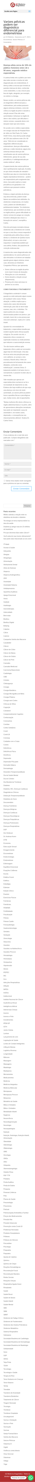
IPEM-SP (7, 1023)
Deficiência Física (10, 751)
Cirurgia (6, 687)
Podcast (6, 1209)
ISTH (5, 1027)
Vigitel (6, 1447)
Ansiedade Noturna (10, 585)
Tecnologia (7, 1369)
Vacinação (7, 1427)
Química (6, 1260)
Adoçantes (7, 551)
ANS (5, 578)
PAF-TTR (7, 1175)
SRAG (6, 1359)
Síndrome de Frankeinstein (13, 1321)
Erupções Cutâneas (10, 870)
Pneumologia (8, 1202)
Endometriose (8, 860)
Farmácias (7, 901)
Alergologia (7, 558)
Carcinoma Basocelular (12, 670)
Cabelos (6, 629)
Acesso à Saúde (9, 547)
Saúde (6, 1291)
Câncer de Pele (9, 660)
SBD (5, 1308)
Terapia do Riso (9, 1376)
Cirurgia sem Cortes (10, 700)
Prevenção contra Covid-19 (13, 1226)
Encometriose (8, 39)
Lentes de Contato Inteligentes (14, 1044)
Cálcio (6, 632)
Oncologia (7, 1155)
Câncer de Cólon (9, 649)
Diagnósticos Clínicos (11, 792)
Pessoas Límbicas (10, 1192)
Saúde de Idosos (9, 1298)
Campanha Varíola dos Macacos (15, 639)
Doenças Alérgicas (10, 809)
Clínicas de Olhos (10, 704)
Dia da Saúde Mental (11, 775)
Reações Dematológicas (12, 1267)
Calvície (6, 636)
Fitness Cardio (9, 921)
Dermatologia (8, 768)
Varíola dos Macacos (11, 1437)
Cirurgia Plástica (9, 697)
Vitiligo (6, 1461)
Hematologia (8, 955)
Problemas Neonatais (11, 1230)
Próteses (7, 1236)
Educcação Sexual (10, 846)
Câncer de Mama (9, 653)
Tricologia (7, 1406)
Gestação (7, 935)
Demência (7, 755)
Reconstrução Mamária (12, 1274)
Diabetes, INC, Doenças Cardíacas (16, 789)
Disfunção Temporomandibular (14, 795)
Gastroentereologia (10, 928)
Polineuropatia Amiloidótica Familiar (16, 1213)
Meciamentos (8, 1074)
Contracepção (8, 717)
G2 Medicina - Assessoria (14, 37)
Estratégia (7, 884)
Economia (7, 843)
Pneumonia (7, 1206)
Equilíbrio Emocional (11, 867)
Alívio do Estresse (10, 568)
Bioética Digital (9, 622)
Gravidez (7, 945)
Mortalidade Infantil (10, 1111)
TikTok (6, 1386)
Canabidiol (7, 643)
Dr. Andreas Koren (10, 836)
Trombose (7, 1410)
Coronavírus (8, 721)
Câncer (6, 646)
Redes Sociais (9, 1277)
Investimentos (8, 1020)
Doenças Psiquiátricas (11, 819)
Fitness (6, 918)
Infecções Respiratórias (12, 982)
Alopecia (7, 571)
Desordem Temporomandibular (14, 772)
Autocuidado (8, 612)
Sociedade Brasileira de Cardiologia (16, 1338)
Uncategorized (9, 1416)
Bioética (6, 619)
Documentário (8, 802)
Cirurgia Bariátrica (10, 690)
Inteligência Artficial (10, 1006)
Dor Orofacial (8, 833)
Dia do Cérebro (9, 779)
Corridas (6, 724)
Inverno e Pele (9, 1016)
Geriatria (6, 931)
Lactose (6, 1033)
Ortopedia (7, 1165)
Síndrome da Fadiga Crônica (13, 1318)
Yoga (5, 1464)
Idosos (6, 969)
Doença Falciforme (10, 806)
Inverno (6, 1013)
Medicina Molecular (10, 1088)
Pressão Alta (8, 1219)
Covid (6, 731)
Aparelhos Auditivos (10, 592)
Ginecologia (8, 938)
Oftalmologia (8, 1148)
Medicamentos (9, 1077)
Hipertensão (8, 965)
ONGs (6, 1158)
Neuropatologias (9, 1128)
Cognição (7, 707)
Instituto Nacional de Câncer (13, 999)
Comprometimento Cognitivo (13, 714)
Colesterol (7, 711)
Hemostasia (8, 959)
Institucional (8, 996)
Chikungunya (8, 683)
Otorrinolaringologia (10, 1168)
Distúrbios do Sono (10, 799)
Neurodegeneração (10, 1122)
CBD (5, 677)
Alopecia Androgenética (12, 575)
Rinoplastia (7, 1287)
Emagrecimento (9, 850)
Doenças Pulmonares (11, 823)
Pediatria (7, 1179)
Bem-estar (7, 615)
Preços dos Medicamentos (13, 1216)
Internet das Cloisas (10, 1010)
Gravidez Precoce (10, 952)
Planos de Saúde (9, 1199)
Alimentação (8, 561)
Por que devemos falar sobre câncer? (16, 533)
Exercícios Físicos (10, 897)
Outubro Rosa (8, 1172)
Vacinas (6, 1430)
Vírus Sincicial (8, 1454)
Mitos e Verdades (9, 1108)
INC (5, 976)
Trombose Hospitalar (11, 1413)
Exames (6, 894)
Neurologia (7, 1125)
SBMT (6, 1315)
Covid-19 (7, 734)
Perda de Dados (9, 1185)
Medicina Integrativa (10, 1084)
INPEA (6, 989)
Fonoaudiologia (9, 925)
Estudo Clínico (9, 891)
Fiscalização (8, 914)
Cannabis (7, 663)
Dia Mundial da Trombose (12, 782)
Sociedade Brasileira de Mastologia (16, 1345)
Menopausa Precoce (11, 1094)
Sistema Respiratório (11, 1332)
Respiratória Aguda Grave (12, 1284)
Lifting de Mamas (9, 1047)
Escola (6, 874)
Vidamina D (8, 1444)
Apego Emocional (10, 595)
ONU (5, 1162)
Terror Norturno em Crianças (13, 1379)
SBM (5, 1311)
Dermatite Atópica (10, 765)
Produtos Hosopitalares (12, 1233)
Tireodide (7, 1389)
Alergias (6, 554)
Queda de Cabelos (10, 1257)
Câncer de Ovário (10, 656)
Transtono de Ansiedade (12, 1393)
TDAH (6, 1365)
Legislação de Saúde (11, 1040)
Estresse (7, 887)
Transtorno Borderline (11, 1396)
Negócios (7, 1115)
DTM (5, 840)
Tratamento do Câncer (11, 1399)
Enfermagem (8, 863)
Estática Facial (9, 877)
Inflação (6, 986)
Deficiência (7, 748)
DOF (5, 829)
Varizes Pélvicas (18, 39)
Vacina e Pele (8, 1423)
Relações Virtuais (10, 1281)
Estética (6, 880)
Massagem (7, 1061)
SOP (5, 1355)
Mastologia (7, 1067)
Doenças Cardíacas (10, 812)
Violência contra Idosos (12, 1450)
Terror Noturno (8, 1382)
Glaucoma (7, 942)
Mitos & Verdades (10, 1105)
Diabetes (7, 785)
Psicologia (7, 1247)
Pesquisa (7, 1189)
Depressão (7, 758)
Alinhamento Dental (10, 564)
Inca (5, 979)
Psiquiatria (7, 1250)
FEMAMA (7, 908)
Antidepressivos (9, 588)
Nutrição (6, 1132)
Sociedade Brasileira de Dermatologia (17, 1342)
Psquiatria (7, 1253)
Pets (5, 1196)
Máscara (6, 1057)
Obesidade (7, 1141)
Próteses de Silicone (11, 1240)
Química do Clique (10, 1264)
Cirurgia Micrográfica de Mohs (14, 694)
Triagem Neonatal (10, 1403)
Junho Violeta (8, 1030)
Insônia (6, 993)
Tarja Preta (7, 1362)
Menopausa (8, 1091)
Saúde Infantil (8, 1301)
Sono (5, 1352)
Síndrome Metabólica (11, 1328)
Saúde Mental (8, 1304)
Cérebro (6, 680)
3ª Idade (6, 544)
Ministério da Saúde (10, 1101)
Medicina (7, 1081)
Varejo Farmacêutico (11, 1433)
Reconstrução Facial (11, 1270)
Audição (6, 602)
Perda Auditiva (9, 1182)
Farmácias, (7, 904)
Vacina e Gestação (10, 1420)
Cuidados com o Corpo (11, 741)
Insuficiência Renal (10, 1003)
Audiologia (7, 605)
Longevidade (8, 1054)
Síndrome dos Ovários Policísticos (15, 1325)
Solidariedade (8, 1348)
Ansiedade (7, 581)
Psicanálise (8, 1243)
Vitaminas (7, 1457)
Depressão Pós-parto (11, 762)
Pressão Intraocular (10, 1223)
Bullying (6, 626)
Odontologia (8, 1145)
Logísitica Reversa (10, 1050)
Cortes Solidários (9, 728)
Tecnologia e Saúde (10, 1372)
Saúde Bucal (8, 1294)
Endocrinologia (9, 857)
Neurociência (8, 1118)
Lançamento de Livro (11, 1037)
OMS (5, 1151)
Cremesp (7, 738)
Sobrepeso (7, 1335)
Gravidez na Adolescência (13, 948)
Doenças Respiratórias (11, 826)
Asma (5, 598)
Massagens (7, 1064)
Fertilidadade (8, 911)
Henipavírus (8, 962)
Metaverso (7, 1098)
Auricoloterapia (9, 609)
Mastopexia (7, 1071)
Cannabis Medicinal (10, 666)
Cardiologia (8, 673)
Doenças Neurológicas (11, 816)
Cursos (6, 745)
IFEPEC (6, 972)
